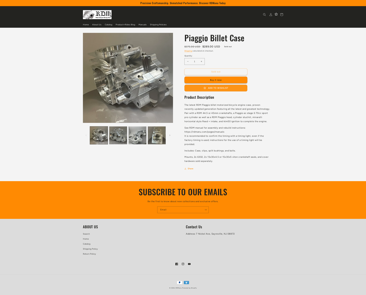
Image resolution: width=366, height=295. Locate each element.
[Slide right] (170, 135)
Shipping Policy (90, 249)
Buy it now (216, 80)
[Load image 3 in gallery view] (137, 135)
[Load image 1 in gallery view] (99, 135)
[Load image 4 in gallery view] (157, 135)
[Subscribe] (205, 209)
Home (86, 239)
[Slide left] (86, 135)
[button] (264, 14)
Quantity (188, 56)
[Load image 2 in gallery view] (118, 135)
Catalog (86, 244)
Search (86, 234)
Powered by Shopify (189, 288)
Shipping (188, 51)
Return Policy (89, 254)
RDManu (179, 288)
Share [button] (190, 168)
